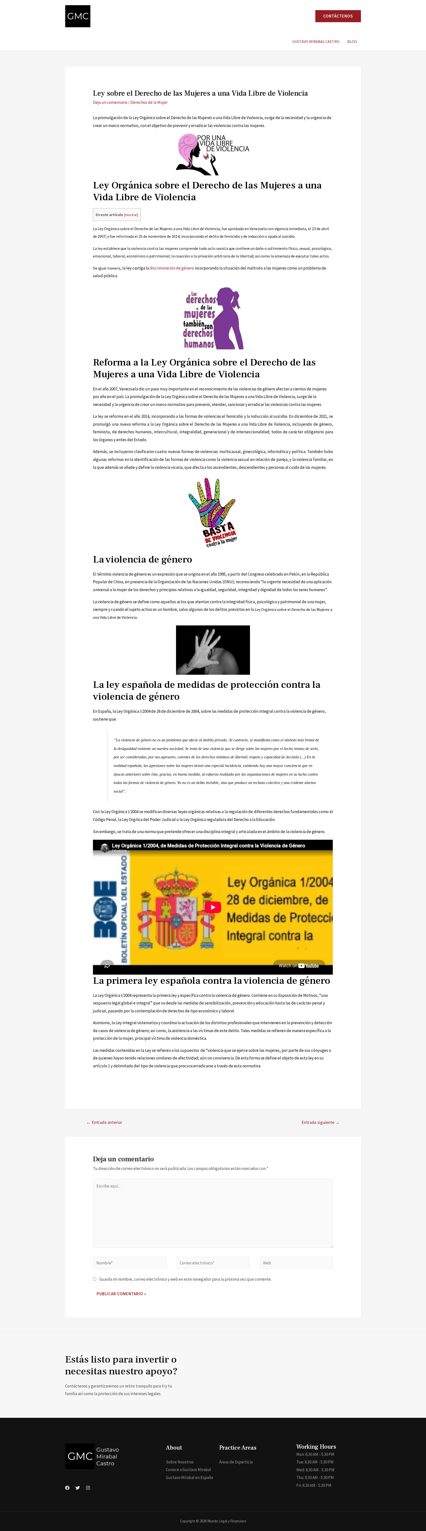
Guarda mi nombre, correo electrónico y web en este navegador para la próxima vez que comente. (185, 1279)
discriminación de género (172, 268)
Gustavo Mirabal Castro (315, 41)
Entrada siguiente (321, 1122)
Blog (352, 41)
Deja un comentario (110, 102)
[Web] (296, 1263)
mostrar (131, 215)
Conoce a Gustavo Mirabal (188, 1469)
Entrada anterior (104, 1122)
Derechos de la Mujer (149, 102)
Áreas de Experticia (236, 1462)
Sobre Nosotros (180, 1462)
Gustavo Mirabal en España (189, 1477)
